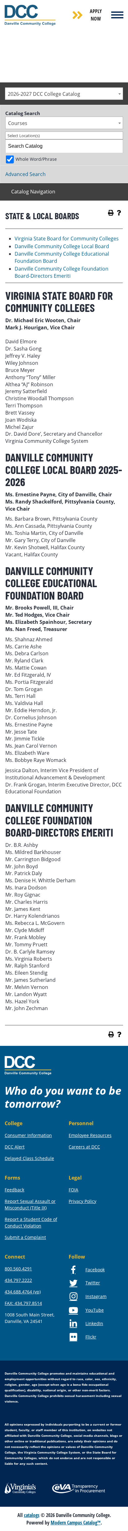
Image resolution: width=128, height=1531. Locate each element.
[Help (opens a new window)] (119, 212)
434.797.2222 (18, 1280)
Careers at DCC (84, 1147)
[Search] (116, 146)
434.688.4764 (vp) (23, 1292)
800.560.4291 (18, 1269)
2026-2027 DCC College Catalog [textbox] (44, 93)
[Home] (28, 1064)
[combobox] (64, 93)
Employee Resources (90, 1135)
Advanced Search (25, 174)
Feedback (14, 1190)
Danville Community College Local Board (62, 246)
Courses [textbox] (17, 123)
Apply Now (96, 15)
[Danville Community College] (30, 15)
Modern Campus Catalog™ (76, 1522)
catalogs (31, 1515)
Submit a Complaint (25, 1237)
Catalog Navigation (33, 191)
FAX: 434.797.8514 (23, 1303)
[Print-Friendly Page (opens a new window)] (110, 212)
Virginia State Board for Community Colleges (67, 238)
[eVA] (78, 1488)
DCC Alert (15, 1147)
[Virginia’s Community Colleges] (20, 1487)
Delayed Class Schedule (29, 1158)
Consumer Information (28, 1135)
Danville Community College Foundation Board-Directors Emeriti (61, 272)
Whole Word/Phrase (36, 159)
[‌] (117, 15)
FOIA (73, 1190)
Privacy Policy (82, 1201)
